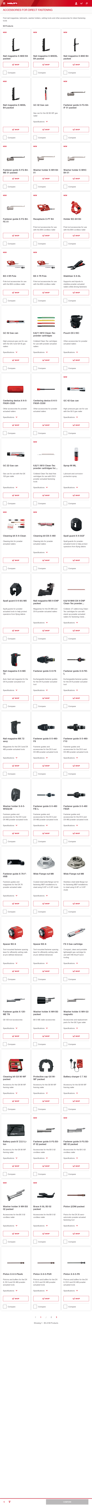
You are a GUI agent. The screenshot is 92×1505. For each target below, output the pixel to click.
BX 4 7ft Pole (39, 276)
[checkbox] (16, 72)
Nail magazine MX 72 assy (13, 739)
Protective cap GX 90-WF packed (44, 1077)
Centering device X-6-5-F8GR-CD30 (45, 402)
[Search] (86, 3)
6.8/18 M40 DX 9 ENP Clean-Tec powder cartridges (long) (74, 602)
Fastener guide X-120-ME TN (14, 1013)
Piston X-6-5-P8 (71, 1274)
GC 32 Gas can (41, 105)
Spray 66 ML (69, 465)
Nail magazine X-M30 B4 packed (15, 57)
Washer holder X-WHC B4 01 (74, 171)
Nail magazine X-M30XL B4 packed (45, 57)
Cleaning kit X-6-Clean (14, 535)
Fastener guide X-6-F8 (44, 671)
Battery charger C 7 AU (75, 1076)
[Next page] (56, 1317)
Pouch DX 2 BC (71, 333)
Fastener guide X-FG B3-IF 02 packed (46, 1142)
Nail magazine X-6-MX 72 (14, 672)
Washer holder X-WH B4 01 (45, 171)
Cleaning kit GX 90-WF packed (14, 1077)
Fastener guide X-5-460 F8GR (75, 807)
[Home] (12, 3)
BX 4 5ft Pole (9, 276)
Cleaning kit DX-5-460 (44, 535)
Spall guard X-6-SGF (74, 535)
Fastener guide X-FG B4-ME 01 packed (15, 171)
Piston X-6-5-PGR (42, 1274)
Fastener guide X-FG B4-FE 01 (15, 220)
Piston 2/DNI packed (73, 1206)
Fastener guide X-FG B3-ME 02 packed (76, 1142)
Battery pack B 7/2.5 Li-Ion (15, 1142)
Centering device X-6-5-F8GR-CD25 (15, 402)
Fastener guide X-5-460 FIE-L (45, 807)
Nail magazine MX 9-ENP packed (46, 602)
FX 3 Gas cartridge (73, 944)
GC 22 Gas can (10, 465)
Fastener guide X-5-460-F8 (45, 739)
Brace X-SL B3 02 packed (42, 1207)
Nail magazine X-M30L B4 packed (14, 106)
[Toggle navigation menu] (4, 3)
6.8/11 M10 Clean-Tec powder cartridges (44, 334)
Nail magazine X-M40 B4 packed (75, 57)
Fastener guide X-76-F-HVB (15, 875)
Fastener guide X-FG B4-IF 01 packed (76, 106)
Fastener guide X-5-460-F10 (75, 739)
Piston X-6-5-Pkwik (13, 1274)
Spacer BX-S (9, 944)
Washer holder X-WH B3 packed (45, 1013)
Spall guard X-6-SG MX (15, 600)
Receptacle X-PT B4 (43, 219)
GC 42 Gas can (71, 400)
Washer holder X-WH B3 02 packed (15, 1207)
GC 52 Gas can (10, 333)
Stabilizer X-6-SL (72, 276)
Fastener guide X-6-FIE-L (75, 672)
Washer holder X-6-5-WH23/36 (14, 807)
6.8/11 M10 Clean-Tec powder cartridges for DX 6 (44, 466)
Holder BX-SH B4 (72, 219)
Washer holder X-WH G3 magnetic (75, 1013)
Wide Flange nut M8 (43, 873)
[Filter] (9, 1502)
